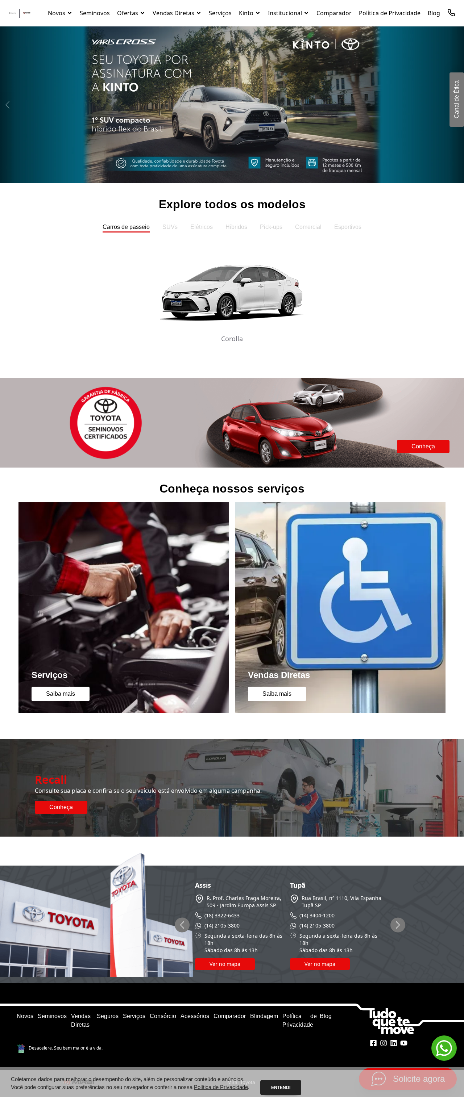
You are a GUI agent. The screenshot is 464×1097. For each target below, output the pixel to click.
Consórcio (163, 1016)
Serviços (134, 1016)
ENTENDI (280, 1087)
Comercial (308, 227)
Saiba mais (60, 694)
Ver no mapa (225, 963)
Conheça (423, 446)
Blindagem (264, 1016)
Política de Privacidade (221, 1087)
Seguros (108, 1016)
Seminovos (52, 1016)
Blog (326, 1016)
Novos (25, 1016)
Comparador (230, 1016)
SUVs (170, 227)
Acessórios (195, 1016)
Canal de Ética (456, 100)
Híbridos (236, 227)
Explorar (232, 353)
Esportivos (347, 227)
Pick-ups (271, 227)
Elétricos (201, 227)
